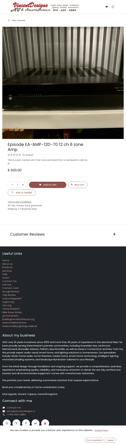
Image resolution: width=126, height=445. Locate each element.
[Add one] (24, 185)
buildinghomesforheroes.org (18, 319)
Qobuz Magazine (12, 298)
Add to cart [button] (50, 184)
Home (5, 260)
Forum (5, 277)
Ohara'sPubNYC (11, 308)
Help (4, 274)
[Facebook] (26, 423)
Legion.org (8, 301)
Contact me (9, 281)
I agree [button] (110, 440)
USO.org (6, 305)
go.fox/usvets (10, 315)
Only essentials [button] (94, 440)
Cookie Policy (101, 430)
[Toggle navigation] (113, 6)
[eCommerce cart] (106, 7)
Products (7, 267)
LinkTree (6, 284)
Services (7, 270)
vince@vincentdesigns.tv (21, 411)
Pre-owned (18, 20)
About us (7, 263)
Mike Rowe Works (12, 312)
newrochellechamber (14, 322)
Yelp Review (9, 295)
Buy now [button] (79, 184)
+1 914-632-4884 (16, 414)
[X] (16, 423)
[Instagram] (7, 423)
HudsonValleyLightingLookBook (19, 326)
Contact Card (10, 288)
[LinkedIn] (35, 423)
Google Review (10, 291)
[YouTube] (45, 423)
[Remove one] (11, 185)
